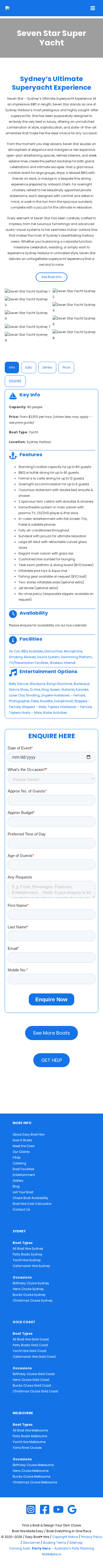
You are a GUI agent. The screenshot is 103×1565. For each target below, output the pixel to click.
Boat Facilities (23, 1169)
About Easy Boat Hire (28, 1134)
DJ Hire (35, 690)
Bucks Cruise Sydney (29, 1295)
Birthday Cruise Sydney (31, 1283)
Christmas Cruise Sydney (33, 1300)
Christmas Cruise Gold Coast (35, 1391)
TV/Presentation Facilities (28, 663)
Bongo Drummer (59, 684)
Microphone (73, 651)
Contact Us (21, 1209)
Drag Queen (50, 690)
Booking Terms (54, 1543)
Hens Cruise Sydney (28, 1289)
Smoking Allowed (22, 657)
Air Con (14, 651)
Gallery (18, 1181)
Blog (16, 1186)
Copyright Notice (65, 1537)
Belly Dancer (19, 684)
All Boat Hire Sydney (28, 1249)
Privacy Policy (91, 1537)
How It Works (22, 1140)
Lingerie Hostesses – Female (63, 695)
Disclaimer (31, 1543)
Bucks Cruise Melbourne (31, 1476)
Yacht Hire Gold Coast (29, 1351)
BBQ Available (32, 651)
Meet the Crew (24, 1146)
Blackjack (37, 684)
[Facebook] (44, 1509)
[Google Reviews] (72, 1509)
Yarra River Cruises (27, 1448)
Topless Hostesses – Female (70, 707)
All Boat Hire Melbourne (30, 1430)
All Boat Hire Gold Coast (31, 1339)
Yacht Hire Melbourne (29, 1442)
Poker (35, 701)
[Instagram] (31, 1509)
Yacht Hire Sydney (27, 1260)
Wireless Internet (63, 663)
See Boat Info (51, 277)
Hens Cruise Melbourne (30, 1471)
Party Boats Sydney (28, 1254)
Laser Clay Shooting (24, 695)
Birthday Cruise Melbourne (33, 1465)
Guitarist (67, 690)
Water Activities (55, 713)
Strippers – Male (34, 707)
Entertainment (24, 1175)
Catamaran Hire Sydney (31, 1266)
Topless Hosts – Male (25, 713)
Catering (19, 1163)
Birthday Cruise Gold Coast (34, 1374)
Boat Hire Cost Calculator (32, 1204)
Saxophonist (63, 701)
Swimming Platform (76, 657)
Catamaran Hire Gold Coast (34, 1357)
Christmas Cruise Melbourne (35, 1482)
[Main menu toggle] (93, 8)
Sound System (48, 657)
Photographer (19, 701)
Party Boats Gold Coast (30, 1345)
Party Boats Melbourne (30, 1436)
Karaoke (82, 690)
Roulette (46, 701)
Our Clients (21, 1152)
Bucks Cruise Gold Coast (32, 1385)
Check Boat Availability (30, 1198)
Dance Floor (53, 651)
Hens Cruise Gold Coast (31, 1380)
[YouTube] (58, 1509)
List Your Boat (23, 1192)
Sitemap (75, 1543)
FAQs (17, 1158)
